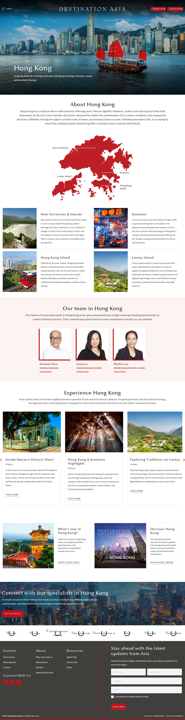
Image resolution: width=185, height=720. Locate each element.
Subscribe (118, 706)
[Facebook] (5, 682)
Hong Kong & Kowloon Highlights (86, 461)
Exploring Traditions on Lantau (155, 460)
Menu (9, 9)
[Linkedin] (12, 682)
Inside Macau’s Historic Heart (30, 460)
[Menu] (3, 9)
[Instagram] (18, 682)
